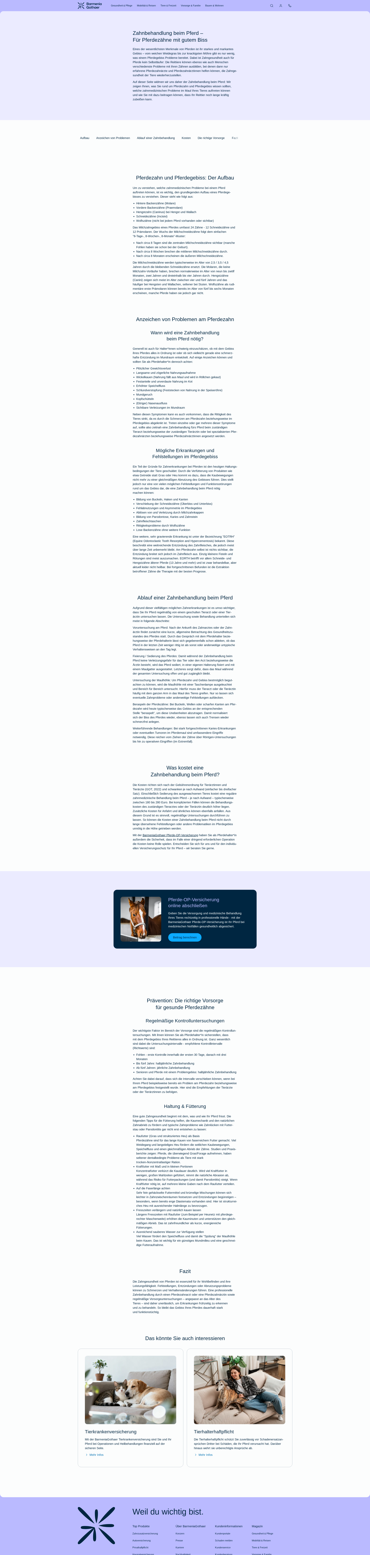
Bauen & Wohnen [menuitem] (214, 5)
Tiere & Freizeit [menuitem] (168, 5)
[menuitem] (271, 6)
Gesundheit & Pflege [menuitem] (121, 5)
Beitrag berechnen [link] (185, 937)
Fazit (235, 138)
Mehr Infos (97, 1454)
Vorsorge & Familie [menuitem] (191, 5)
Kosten (186, 138)
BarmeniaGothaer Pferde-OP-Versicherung (170, 835)
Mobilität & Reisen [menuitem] (146, 5)
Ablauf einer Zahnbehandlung (156, 138)
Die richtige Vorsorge (211, 138)
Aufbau (84, 138)
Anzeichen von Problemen (113, 138)
